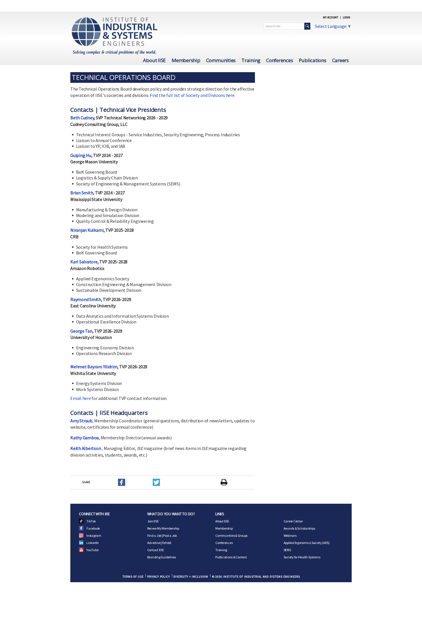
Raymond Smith (85, 299)
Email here (80, 398)
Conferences (279, 60)
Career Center (293, 521)
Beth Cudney (82, 117)
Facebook (93, 528)
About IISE (154, 60)
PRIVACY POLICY (158, 576)
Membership (186, 60)
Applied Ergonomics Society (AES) (307, 543)
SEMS (287, 550)
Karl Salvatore (84, 262)
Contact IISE (155, 550)
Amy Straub (81, 421)
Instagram (93, 535)
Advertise (153, 543)
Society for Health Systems (302, 557)
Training (250, 60)
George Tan (81, 331)
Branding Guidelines (161, 557)
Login (346, 17)
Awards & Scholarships (299, 528)
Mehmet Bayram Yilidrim (93, 366)
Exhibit (166, 543)
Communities (221, 60)
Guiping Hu (80, 155)
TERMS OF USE (133, 576)
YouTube (92, 550)
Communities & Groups (231, 535)
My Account (330, 17)
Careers (340, 60)
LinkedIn (92, 543)
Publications (312, 60)
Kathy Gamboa (84, 437)
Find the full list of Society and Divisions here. (192, 95)
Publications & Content (231, 557)
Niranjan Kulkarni (87, 230)
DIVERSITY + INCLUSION (190, 576)
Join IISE (153, 521)
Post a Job (170, 535)
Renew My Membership (163, 528)
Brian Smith (81, 193)
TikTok (91, 521)
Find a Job (154, 535)
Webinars (290, 535)
